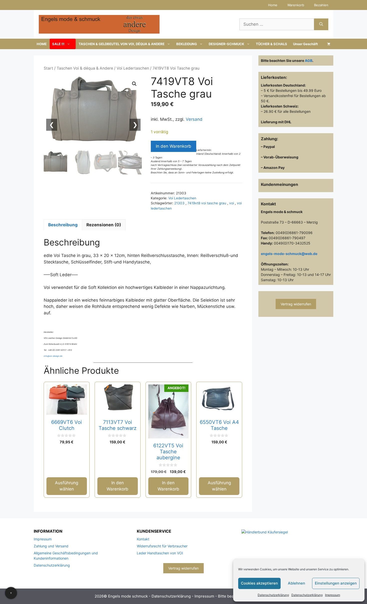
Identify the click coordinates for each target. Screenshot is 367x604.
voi (232, 203)
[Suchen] (321, 24)
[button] (134, 83)
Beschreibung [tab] (63, 224)
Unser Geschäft (305, 44)
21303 (179, 203)
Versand (194, 119)
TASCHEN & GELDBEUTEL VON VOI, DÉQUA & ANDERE (122, 44)
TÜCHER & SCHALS (271, 44)
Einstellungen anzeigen (336, 583)
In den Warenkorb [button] (117, 486)
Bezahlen (321, 5)
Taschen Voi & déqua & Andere (85, 68)
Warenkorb (295, 5)
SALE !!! (58, 44)
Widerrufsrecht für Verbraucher (162, 546)
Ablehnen (296, 583)
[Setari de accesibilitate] (11, 593)
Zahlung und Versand (51, 546)
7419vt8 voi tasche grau (207, 203)
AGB (308, 60)
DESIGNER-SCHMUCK (226, 44)
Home (272, 5)
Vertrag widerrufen (296, 304)
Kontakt (143, 539)
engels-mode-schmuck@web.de (289, 253)
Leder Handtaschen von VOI (160, 553)
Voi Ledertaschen (133, 68)
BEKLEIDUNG (186, 44)
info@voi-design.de (53, 356)
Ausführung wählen (66, 486)
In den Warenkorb (173, 146)
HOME (42, 44)
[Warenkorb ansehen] (328, 44)
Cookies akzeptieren (259, 583)
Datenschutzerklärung (273, 595)
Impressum (332, 595)
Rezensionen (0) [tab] (103, 224)
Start (48, 68)
